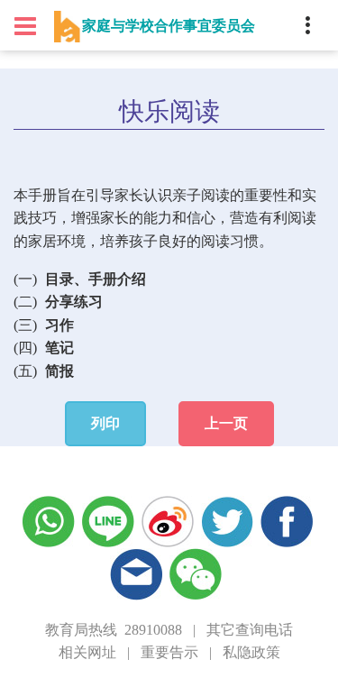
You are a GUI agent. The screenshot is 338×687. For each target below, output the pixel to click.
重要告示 (169, 652)
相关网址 (87, 652)
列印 (105, 423)
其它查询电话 (249, 629)
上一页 (226, 423)
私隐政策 (251, 652)
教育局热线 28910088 (113, 629)
